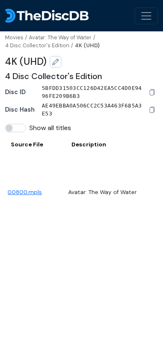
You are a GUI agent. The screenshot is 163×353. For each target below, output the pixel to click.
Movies (14, 37)
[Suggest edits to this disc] (55, 62)
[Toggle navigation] (146, 16)
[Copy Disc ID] (152, 92)
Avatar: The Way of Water (60, 37)
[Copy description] (146, 192)
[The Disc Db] (47, 15)
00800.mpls (25, 192)
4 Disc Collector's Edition (37, 45)
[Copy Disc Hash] (152, 110)
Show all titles (50, 127)
